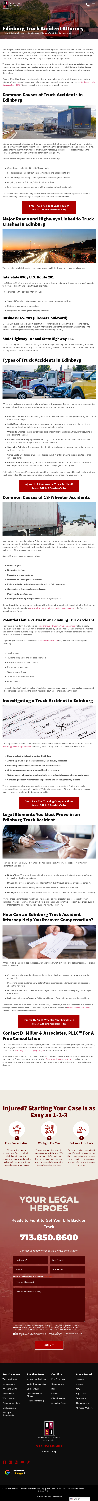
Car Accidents (9, 1384)
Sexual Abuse (33, 1389)
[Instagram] (16, 1462)
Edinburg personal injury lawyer (17, 746)
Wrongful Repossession (9, 1414)
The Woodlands (83, 1403)
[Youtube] (22, 1462)
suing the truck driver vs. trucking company (57, 626)
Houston (80, 1379)
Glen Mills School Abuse (34, 1395)
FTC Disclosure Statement (73, 1489)
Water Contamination (36, 1384)
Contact (45, 1452)
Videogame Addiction (36, 1379)
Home (5, 33)
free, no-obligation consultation (60, 1059)
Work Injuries (9, 1398)
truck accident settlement (78, 1007)
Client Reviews (58, 1398)
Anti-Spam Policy (54, 1489)
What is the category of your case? (32, 1276)
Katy (78, 1389)
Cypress (79, 1384)
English (76, 1499)
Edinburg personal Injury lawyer (29, 1050)
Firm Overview (58, 1379)
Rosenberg (81, 1398)
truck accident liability (48, 640)
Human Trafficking (35, 1401)
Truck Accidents (10, 1379)
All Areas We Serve (84, 1408)
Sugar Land (81, 1394)
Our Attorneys (57, 1384)
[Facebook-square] (4, 1462)
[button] (15, 1472)
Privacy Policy (43, 1491)
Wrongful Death (10, 1389)
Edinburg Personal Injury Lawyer (24, 33)
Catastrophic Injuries (12, 1403)
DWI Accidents (9, 1408)
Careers (54, 1394)
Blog (54, 1452)
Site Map (40, 1489)
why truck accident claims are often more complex (51, 608)
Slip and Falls (8, 1394)
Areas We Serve (58, 1403)
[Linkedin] (10, 1462)
